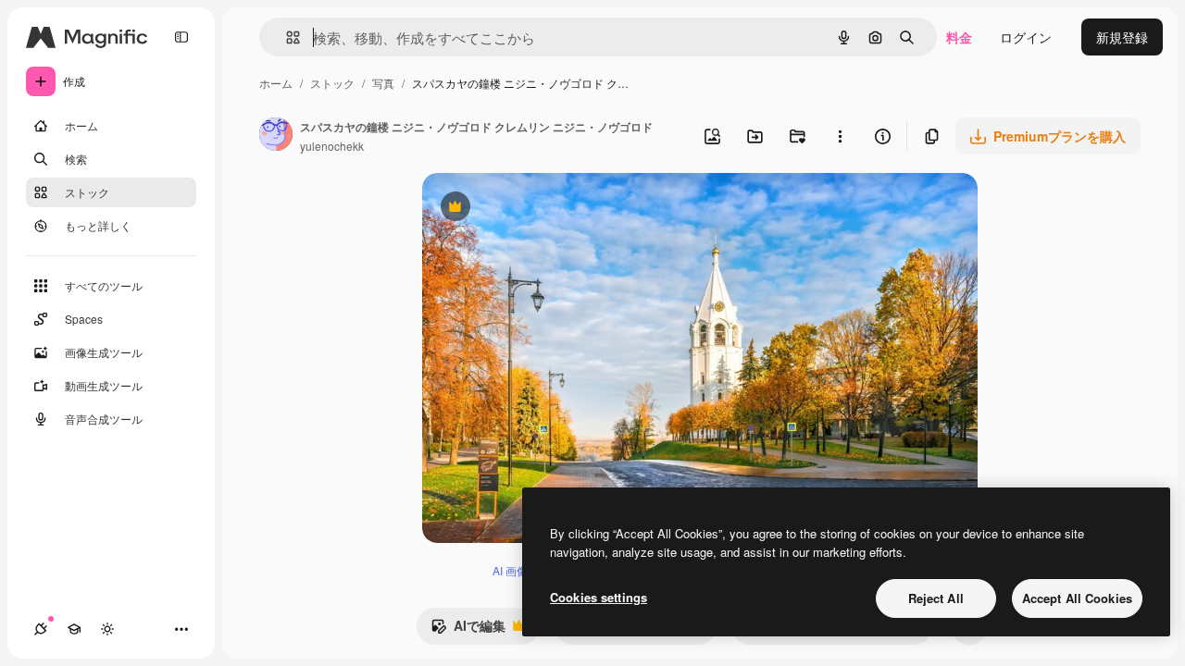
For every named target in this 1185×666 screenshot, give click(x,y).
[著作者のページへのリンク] (276, 135)
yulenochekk (332, 146)
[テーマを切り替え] (107, 629)
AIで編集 (467, 630)
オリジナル (549, 208)
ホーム (276, 83)
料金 (959, 37)
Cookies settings (598, 597)
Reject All (936, 598)
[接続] (41, 629)
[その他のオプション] (839, 135)
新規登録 (1122, 37)
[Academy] (74, 629)
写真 (383, 83)
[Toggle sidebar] (181, 37)
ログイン (1026, 37)
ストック (332, 83)
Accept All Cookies (1077, 598)
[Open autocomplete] (285, 37)
